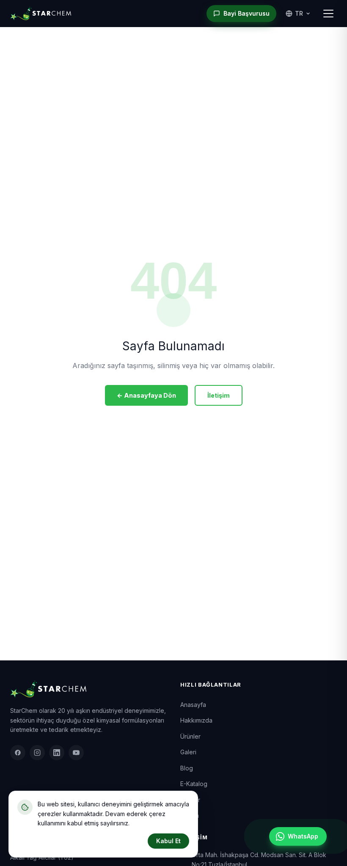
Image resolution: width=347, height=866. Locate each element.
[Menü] (328, 13)
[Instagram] (37, 752)
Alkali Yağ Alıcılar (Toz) (42, 857)
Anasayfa (193, 704)
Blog (186, 768)
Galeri (188, 752)
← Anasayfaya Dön (146, 395)
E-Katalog (193, 783)
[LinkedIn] (56, 752)
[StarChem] (40, 13)
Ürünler (190, 736)
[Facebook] (17, 752)
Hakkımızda (196, 720)
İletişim (218, 395)
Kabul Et (168, 840)
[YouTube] (76, 752)
